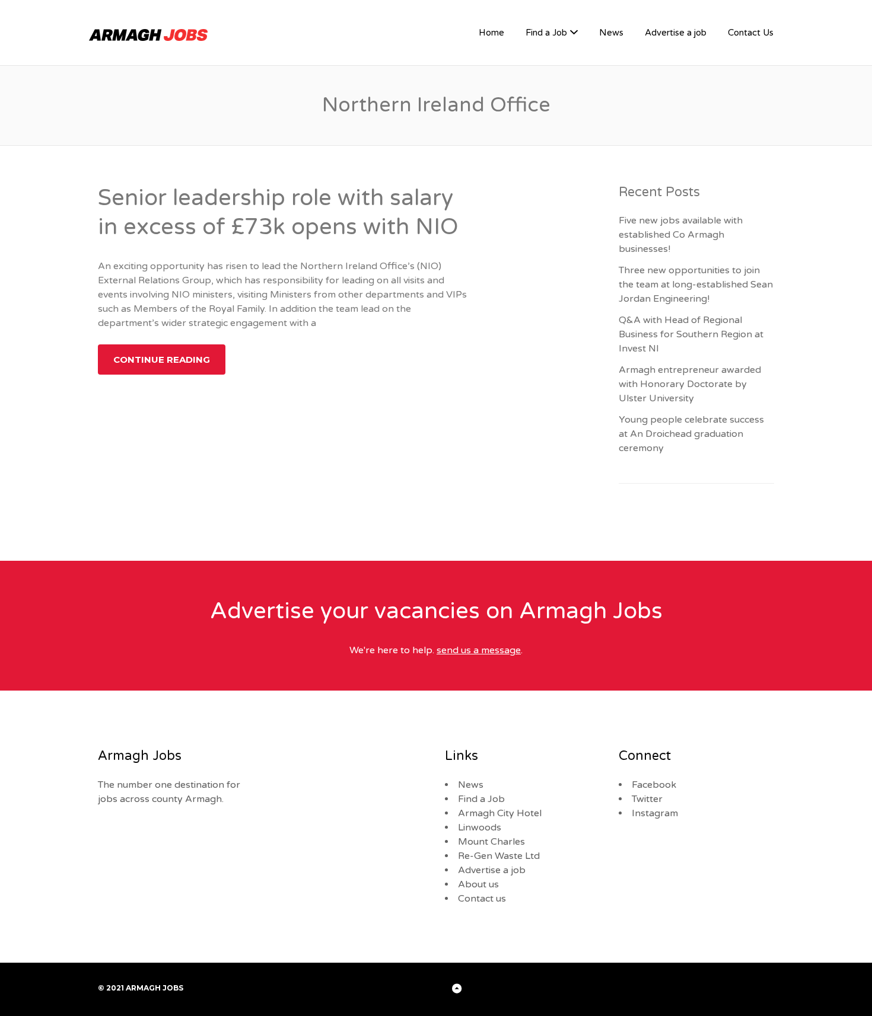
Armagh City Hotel (500, 813)
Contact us (482, 899)
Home (491, 32)
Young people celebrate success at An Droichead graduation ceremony (691, 434)
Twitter (647, 799)
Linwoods (479, 827)
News (611, 32)
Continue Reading (161, 359)
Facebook (654, 785)
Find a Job (546, 32)
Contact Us (751, 32)
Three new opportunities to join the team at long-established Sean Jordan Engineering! (696, 284)
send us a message (479, 650)
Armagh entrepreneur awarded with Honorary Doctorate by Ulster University (690, 384)
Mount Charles (491, 842)
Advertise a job (675, 32)
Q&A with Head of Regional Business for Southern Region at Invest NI (691, 334)
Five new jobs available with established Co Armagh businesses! (681, 235)
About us (478, 884)
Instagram (655, 813)
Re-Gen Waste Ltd (499, 856)
